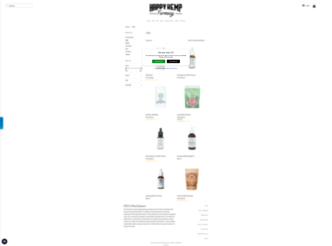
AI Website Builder (173, 68)
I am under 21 (173, 61)
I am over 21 (158, 61)
